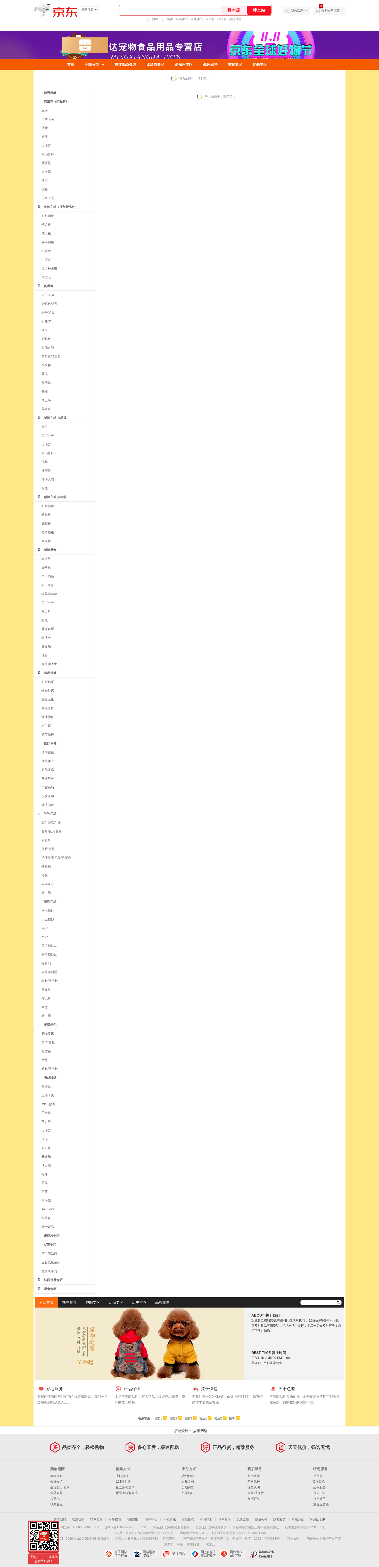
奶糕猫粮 (48, 506)
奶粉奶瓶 (48, 682)
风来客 (46, 365)
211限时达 (123, 1481)
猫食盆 (46, 989)
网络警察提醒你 (146, 1554)
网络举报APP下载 (233, 1554)
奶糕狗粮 (48, 216)
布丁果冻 (48, 585)
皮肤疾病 (48, 796)
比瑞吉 (46, 145)
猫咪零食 (50, 550)
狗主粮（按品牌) (55, 101)
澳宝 (45, 180)
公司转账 (188, 1493)
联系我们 (78, 1519)
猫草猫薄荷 (49, 594)
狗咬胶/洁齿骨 (51, 356)
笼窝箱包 (50, 1024)
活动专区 (116, 1302)
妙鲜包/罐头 (50, 304)
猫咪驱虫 (197, 19)
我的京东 (297, 10)
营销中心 (151, 1519)
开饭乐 (46, 1156)
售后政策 (254, 1476)
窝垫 (45, 1060)
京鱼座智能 (321, 1504)
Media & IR (317, 1519)
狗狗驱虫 (182, 19)
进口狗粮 (152, 19)
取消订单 (254, 1498)
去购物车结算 (330, 10)
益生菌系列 (49, 1253)
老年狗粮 (48, 242)
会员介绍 (56, 1481)
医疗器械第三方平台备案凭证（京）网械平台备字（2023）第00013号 (231, 1538)
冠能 (45, 128)
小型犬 (46, 251)
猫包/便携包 (50, 981)
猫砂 (45, 928)
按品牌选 (50, 1077)
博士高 (46, 400)
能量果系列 (49, 1271)
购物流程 (56, 1476)
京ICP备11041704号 (119, 1527)
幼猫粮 (46, 515)
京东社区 (224, 1519)
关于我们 (60, 1519)
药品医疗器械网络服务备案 (171, 1527)
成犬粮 (46, 233)
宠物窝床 (48, 1033)
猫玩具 (46, 998)
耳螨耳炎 (48, 778)
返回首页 (46, 1302)
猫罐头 (46, 559)
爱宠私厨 (48, 629)
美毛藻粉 (48, 708)
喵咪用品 (50, 901)
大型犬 (46, 277)
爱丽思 (46, 163)
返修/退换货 (256, 1493)
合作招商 (115, 1519)
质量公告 (261, 1519)
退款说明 (254, 1487)
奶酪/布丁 (48, 321)
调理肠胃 (48, 717)
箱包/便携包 (50, 1069)
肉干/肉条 (48, 295)
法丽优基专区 (53, 1280)
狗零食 (210, 19)
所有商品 (50, 92)
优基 (45, 189)
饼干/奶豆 (48, 312)
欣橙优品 (235, 19)
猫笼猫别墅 (49, 972)
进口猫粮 (167, 19)
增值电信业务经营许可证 (324, 1538)
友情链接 (188, 1519)
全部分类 (92, 64)
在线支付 (188, 1481)
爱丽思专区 (184, 64)
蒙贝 (45, 374)
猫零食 (222, 19)
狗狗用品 (50, 813)
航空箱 (46, 1051)
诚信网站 (175, 1554)
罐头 (45, 330)
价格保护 (254, 1481)
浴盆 (45, 875)
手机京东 (169, 1519)
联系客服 (56, 1504)
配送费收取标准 (127, 1493)
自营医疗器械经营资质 (211, 1527)
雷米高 (46, 172)
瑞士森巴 (48, 1227)
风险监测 (243, 1519)
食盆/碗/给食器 (52, 831)
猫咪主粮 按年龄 (55, 497)
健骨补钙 (48, 690)
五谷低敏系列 (51, 1262)
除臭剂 (46, 963)
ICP (143, 1527)
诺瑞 (45, 136)
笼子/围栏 (48, 1042)
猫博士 (46, 638)
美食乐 (46, 409)
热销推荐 (69, 1302)
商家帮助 (133, 1519)
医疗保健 (50, 743)
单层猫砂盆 (49, 946)
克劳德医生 (49, 664)
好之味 (46, 1148)
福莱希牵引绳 (125, 64)
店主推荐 (139, 1302)
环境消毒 (48, 805)
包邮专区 (93, 1302)
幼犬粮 (46, 224)
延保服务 (319, 1487)
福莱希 (46, 1218)
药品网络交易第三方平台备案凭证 (256, 1527)
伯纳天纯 (48, 119)
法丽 (45, 655)
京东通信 (319, 1498)
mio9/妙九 (48, 1104)
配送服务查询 (125, 1487)
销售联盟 (206, 1519)
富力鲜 (46, 611)
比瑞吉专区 (155, 64)
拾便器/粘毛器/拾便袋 (56, 858)
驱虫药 (46, 893)
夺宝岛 (318, 1476)
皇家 (45, 110)
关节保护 (48, 734)
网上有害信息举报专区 (204, 1554)
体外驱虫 (48, 761)
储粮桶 (46, 866)
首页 (70, 64)
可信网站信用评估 (117, 1554)
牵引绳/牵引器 (51, 823)
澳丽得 (46, 470)
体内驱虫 (48, 752)
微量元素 (48, 699)
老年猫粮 (48, 532)
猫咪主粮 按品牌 (55, 418)
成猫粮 (46, 523)
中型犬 (46, 260)
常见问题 (56, 1493)
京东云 (210, 1544)
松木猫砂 (48, 910)
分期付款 (188, 1487)
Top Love (48, 1209)
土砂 (45, 937)
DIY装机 (319, 1481)
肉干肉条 (48, 576)
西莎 (45, 1192)
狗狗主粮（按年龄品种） (61, 207)
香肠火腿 (48, 347)
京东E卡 (319, 1493)
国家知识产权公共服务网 (262, 1554)
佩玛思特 (210, 64)
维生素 (46, 726)
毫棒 (45, 391)
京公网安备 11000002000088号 (77, 1527)
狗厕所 (46, 840)
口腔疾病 (48, 787)
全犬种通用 (49, 268)
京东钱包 (193, 1544)
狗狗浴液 (48, 884)
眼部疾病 (48, 770)
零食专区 (50, 1289)
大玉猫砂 (48, 919)
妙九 (45, 620)
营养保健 (50, 673)
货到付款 (188, 1476)
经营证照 (169, 1538)
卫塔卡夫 (48, 198)
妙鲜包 (46, 339)
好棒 (45, 1174)
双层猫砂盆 (49, 954)
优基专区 (260, 64)
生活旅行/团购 (60, 1487)
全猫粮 (46, 541)
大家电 (55, 1498)
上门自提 (122, 1476)
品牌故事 (162, 1302)
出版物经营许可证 (192, 1533)
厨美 (45, 1183)
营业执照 (293, 1538)
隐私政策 (279, 1519)
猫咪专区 (235, 64)
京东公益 (298, 1519)
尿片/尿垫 (48, 849)
